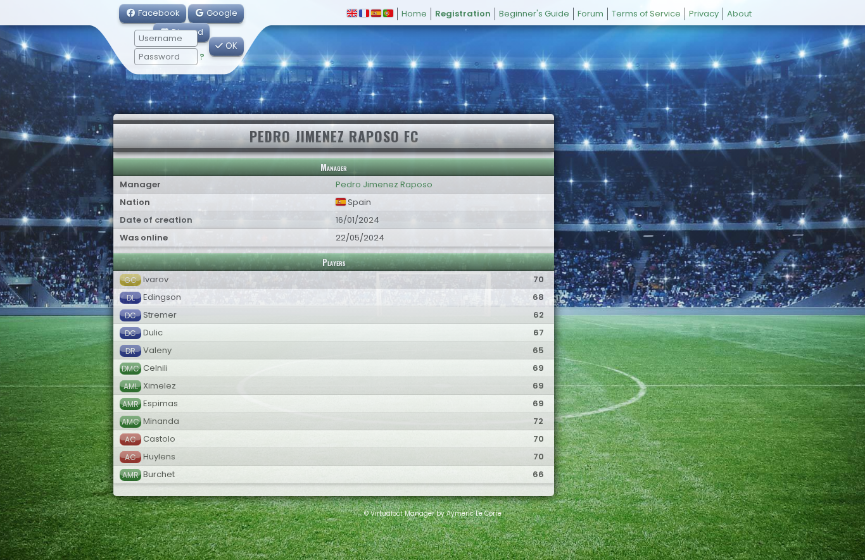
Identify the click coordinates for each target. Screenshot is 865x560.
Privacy (704, 14)
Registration (463, 14)
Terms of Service (646, 14)
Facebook (158, 13)
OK (230, 46)
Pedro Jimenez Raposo (384, 184)
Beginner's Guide (534, 14)
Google (221, 13)
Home (414, 14)
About (739, 14)
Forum (590, 14)
